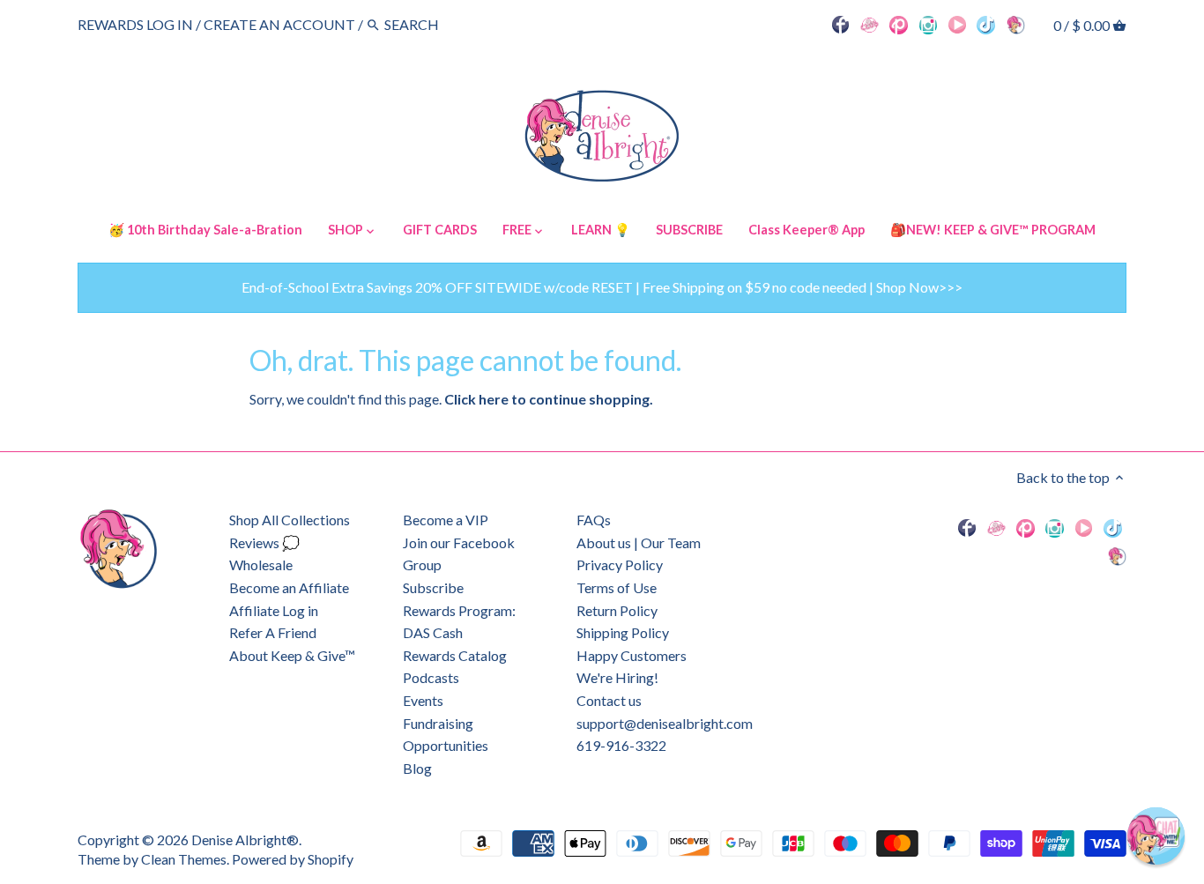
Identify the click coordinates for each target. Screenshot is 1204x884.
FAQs (593, 519)
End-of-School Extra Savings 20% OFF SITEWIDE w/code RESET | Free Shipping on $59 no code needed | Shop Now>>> (602, 287)
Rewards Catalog (455, 655)
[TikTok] (986, 24)
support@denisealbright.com (664, 723)
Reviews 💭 (264, 542)
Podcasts (431, 677)
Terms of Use (616, 587)
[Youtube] (957, 24)
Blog (417, 768)
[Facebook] (841, 24)
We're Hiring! (617, 677)
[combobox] (433, 24)
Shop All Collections (289, 519)
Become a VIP (445, 519)
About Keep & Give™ (292, 655)
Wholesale (261, 564)
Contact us (609, 700)
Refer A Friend (272, 632)
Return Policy (617, 610)
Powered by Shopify (292, 859)
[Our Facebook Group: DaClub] (869, 24)
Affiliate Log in (273, 610)
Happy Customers (631, 655)
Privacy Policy (619, 564)
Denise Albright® (245, 839)
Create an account (279, 24)
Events (423, 700)
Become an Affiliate (289, 587)
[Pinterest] (898, 24)
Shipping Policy (622, 632)
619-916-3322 (621, 745)
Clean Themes (184, 859)
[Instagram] (928, 24)
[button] (1156, 836)
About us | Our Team (638, 542)
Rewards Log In (135, 24)
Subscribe (433, 587)
